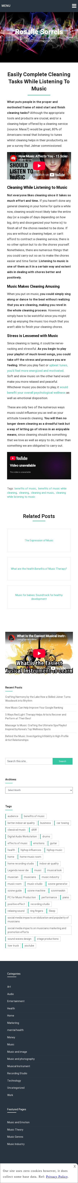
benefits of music (25, 488)
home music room (30, 856)
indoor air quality (49, 863)
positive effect (16, 904)
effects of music (18, 843)
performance (49, 897)
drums (46, 836)
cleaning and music (42, 492)
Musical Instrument (18, 1066)
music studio (34, 883)
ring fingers (36, 910)
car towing (63, 823)
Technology (14, 1080)
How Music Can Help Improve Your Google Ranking (34, 707)
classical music (17, 829)
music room (15, 883)
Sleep (52, 910)
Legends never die (18, 870)
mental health (15, 1030)
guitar (53, 843)
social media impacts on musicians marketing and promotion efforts (37, 930)
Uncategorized (15, 1087)
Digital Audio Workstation (22, 836)
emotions (38, 843)
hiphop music (54, 850)
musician (13, 877)
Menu (6, 5)
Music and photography (21, 1058)
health (11, 850)
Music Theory (15, 1129)
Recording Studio (17, 1073)
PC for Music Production (22, 897)
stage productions (48, 938)
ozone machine (36, 890)
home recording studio (21, 863)
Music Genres (15, 1136)
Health (11, 1008)
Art (9, 986)
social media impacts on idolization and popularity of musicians (38, 919)
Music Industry (15, 1144)
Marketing (13, 1022)
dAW (34, 829)
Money (11, 1037)
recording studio (40, 904)
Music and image (17, 1051)
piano (66, 897)
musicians (30, 877)
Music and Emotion (18, 1122)
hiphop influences (31, 850)
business (45, 823)
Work (10, 1095)
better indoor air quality (21, 823)
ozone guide (15, 890)
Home (10, 1015)
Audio (10, 994)
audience (13, 816)
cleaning (24, 492)
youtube (29, 945)
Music (10, 1044)
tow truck (13, 945)
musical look (54, 870)
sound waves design (19, 938)
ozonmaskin (58, 890)
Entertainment (15, 1001)
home (11, 856)
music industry (50, 877)
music (38, 870)
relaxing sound (16, 910)
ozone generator (57, 883)
